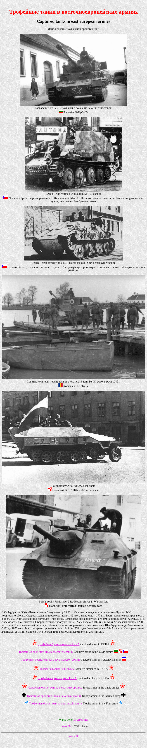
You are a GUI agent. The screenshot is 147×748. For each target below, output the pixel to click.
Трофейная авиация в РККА (56, 668)
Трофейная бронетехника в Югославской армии (50, 659)
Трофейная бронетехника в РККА (59, 644)
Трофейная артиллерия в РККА (57, 678)
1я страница (80, 719)
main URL (73, 736)
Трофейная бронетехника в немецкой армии (54, 695)
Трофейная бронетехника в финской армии (55, 703)
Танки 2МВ (66, 726)
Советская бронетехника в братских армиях (55, 687)
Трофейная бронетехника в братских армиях (46, 651)
